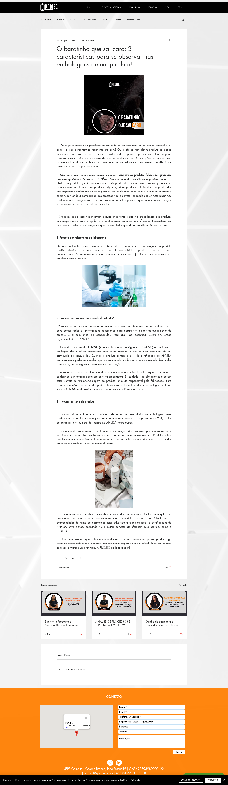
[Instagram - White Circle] (110, 763)
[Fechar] (224, 780)
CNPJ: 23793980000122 (146, 769)
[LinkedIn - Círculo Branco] (119, 763)
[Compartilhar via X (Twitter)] (65, 558)
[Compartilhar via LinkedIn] (73, 558)
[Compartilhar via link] (80, 558)
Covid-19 (117, 19)
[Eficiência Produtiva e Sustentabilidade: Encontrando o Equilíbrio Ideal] (63, 603)
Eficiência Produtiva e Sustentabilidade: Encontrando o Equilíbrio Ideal (63, 623)
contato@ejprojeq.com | (99, 773)
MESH (105, 19)
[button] (182, 19)
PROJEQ (73, 19)
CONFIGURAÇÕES (190, 780)
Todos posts (46, 19)
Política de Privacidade (131, 780)
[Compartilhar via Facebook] (58, 558)
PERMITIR (213, 780)
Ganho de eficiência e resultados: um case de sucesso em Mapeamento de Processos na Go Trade (164, 623)
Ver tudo (183, 585)
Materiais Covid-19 (135, 19)
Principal (60, 19)
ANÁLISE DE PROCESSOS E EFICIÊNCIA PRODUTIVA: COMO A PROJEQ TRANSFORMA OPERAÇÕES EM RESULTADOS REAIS (113, 623)
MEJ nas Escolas (89, 19)
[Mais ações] (169, 40)
